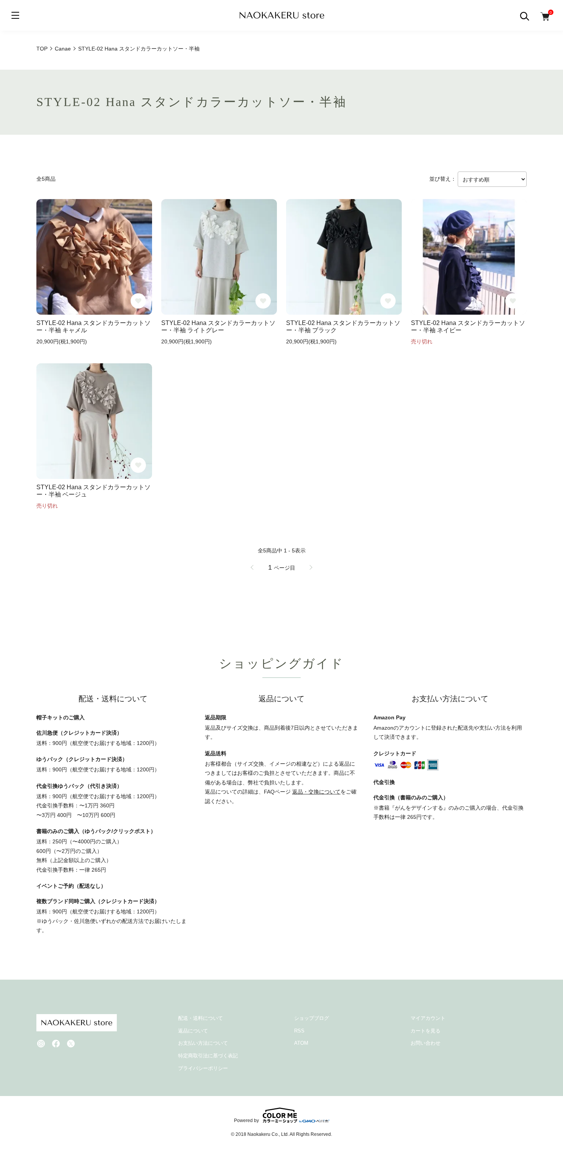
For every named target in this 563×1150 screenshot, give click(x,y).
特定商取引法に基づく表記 (208, 1056)
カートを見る (425, 1031)
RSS (299, 1031)
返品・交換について (316, 792)
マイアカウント (428, 1018)
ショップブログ (311, 1018)
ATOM (301, 1043)
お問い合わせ (425, 1043)
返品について (193, 1031)
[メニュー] (15, 15)
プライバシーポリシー (203, 1068)
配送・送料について (200, 1018)
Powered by (246, 1120)
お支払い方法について (203, 1043)
